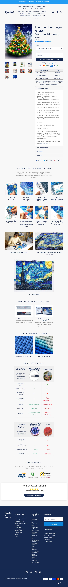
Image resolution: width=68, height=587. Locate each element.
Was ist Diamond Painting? (34, 559)
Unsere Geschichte (20, 518)
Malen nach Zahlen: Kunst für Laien (35, 534)
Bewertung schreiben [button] (34, 495)
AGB (16, 534)
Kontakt (17, 525)
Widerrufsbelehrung (21, 523)
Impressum (18, 527)
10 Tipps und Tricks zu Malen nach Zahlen (35, 528)
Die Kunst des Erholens (35, 563)
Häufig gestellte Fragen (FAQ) (19, 529)
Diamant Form (39, 52)
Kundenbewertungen (50, 533)
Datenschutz (18, 532)
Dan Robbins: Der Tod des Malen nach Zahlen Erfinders (35, 551)
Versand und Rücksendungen (19, 520)
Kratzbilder (47, 539)
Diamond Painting (44, 143)
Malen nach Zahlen (49, 535)
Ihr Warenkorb (48, 541)
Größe (37, 45)
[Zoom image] (19, 41)
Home (16, 536)
